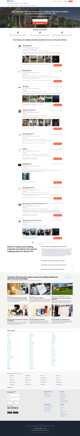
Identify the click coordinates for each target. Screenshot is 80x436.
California (37, 428)
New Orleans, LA (44, 380)
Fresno (8, 338)
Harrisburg (53, 335)
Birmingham (9, 333)
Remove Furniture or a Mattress (36, 298)
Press (61, 410)
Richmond (53, 358)
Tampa (8, 363)
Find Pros (45, 393)
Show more (60, 212)
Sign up (13, 402)
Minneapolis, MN (28, 380)
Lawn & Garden (16, 3)
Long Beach (9, 340)
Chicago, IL (43, 375)
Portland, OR (27, 382)
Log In (65, 1)
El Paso (52, 348)
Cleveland (31, 365)
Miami (8, 360)
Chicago (8, 366)
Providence (53, 340)
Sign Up (70, 1)
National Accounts (47, 411)
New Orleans (31, 335)
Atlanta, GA (11, 375)
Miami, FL (58, 377)
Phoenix (8, 335)
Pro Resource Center (47, 408)
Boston (30, 338)
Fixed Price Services (47, 396)
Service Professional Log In (48, 405)
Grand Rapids (31, 341)
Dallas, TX (58, 375)
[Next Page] (50, 242)
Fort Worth (53, 350)
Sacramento (9, 345)
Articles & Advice (25, 3)
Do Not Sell (40, 428)
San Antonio (53, 353)
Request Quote (58, 65)
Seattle (52, 361)
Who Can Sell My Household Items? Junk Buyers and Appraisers (17, 320)
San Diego (9, 346)
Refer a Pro (62, 397)
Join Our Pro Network (47, 407)
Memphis (53, 341)
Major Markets (10, 330)
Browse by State (19, 373)
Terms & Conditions (45, 430)
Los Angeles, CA (44, 377)
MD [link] (10, 5)
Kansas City (31, 346)
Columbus (31, 366)
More (21, 3)
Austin (52, 345)
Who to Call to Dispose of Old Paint (37, 319)
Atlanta (8, 365)
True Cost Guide (63, 394)
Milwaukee (53, 365)
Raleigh (30, 360)
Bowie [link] (13, 5)
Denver (8, 351)
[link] (40, 46)
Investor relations (63, 411)
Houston (53, 351)
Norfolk (52, 356)
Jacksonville (9, 358)
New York (31, 353)
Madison (53, 363)
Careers (61, 408)
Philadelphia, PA (12, 382)
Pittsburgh (53, 338)
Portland (53, 333)
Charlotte (31, 356)
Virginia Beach (54, 360)
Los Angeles (9, 341)
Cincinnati (31, 363)
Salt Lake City (54, 355)
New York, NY (58, 380)
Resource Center (63, 396)
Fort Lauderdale (10, 356)
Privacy (35, 428)
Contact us (62, 413)
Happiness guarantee (63, 414)
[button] (25, 59)
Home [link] (8, 5)
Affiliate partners (63, 416)
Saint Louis (31, 348)
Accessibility (44, 428)
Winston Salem (32, 361)
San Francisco (9, 348)
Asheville (31, 355)
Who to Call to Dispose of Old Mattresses (61, 319)
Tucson (8, 336)
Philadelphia (53, 336)
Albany (30, 351)
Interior (8, 3)
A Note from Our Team (64, 400)
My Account (62, 393)
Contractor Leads (47, 410)
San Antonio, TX (59, 382)
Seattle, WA (43, 384)
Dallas (52, 346)
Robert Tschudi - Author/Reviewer (58, 296)
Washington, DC (59, 384)
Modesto (9, 343)
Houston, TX (27, 377)
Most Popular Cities (10, 373)
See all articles (68, 277)
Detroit (30, 340)
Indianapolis (9, 368)
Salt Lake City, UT (44, 382)
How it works (62, 405)
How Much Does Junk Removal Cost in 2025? (17, 298)
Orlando (8, 361)
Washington (9, 355)
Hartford (8, 353)
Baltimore (31, 336)
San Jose (9, 350)
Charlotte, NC (27, 375)
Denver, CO (11, 377)
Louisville (31, 333)
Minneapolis (31, 343)
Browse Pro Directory (47, 394)
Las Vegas (31, 350)
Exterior (12, 3)
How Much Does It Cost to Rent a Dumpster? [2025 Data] (61, 299)
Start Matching (40, 23)
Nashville (53, 343)
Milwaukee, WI (12, 380)
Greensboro (31, 358)
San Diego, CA (12, 384)
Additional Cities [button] (9, 387)
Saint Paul (31, 345)
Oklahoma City (32, 368)
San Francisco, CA (28, 384)
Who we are (62, 407)
